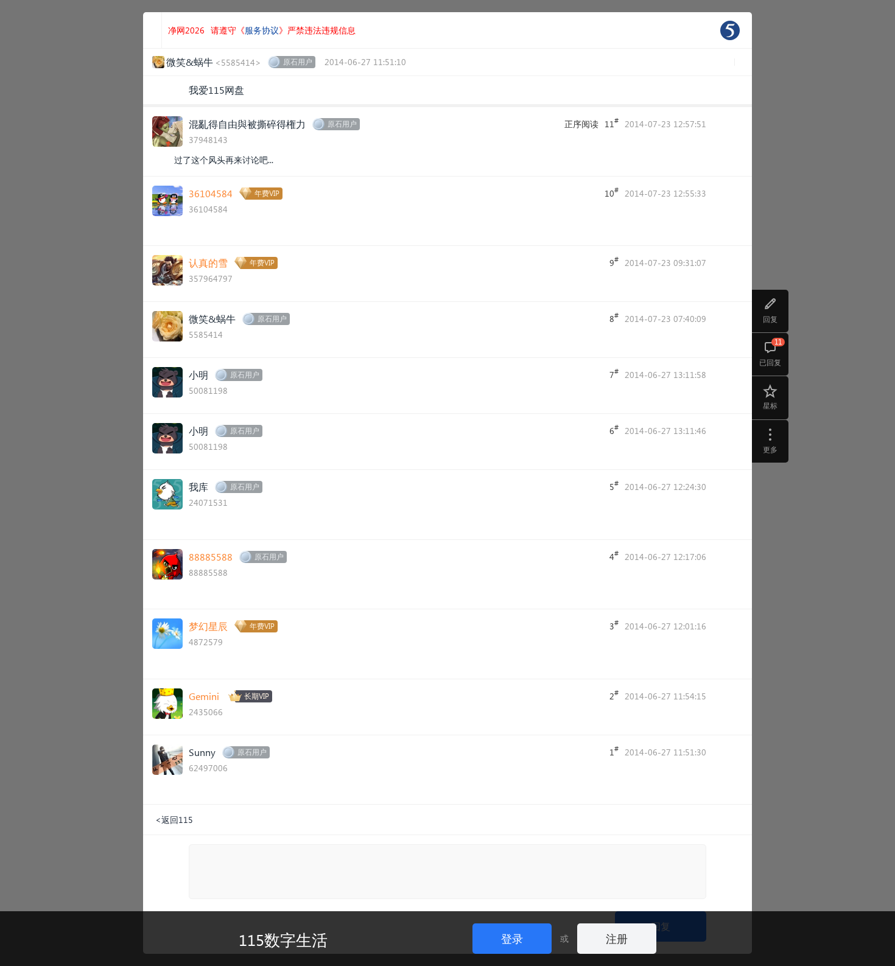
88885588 (211, 556)
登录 (512, 938)
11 (612, 123)
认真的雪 (208, 262)
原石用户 (297, 61)
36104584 (211, 193)
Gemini (204, 696)
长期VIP (256, 696)
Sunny (202, 752)
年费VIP (266, 193)
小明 (198, 374)
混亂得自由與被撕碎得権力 (247, 123)
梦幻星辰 (208, 626)
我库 (198, 486)
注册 (617, 938)
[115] (730, 30)
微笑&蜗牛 (212, 318)
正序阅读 (581, 124)
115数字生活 (283, 939)
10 (612, 192)
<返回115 (174, 819)
